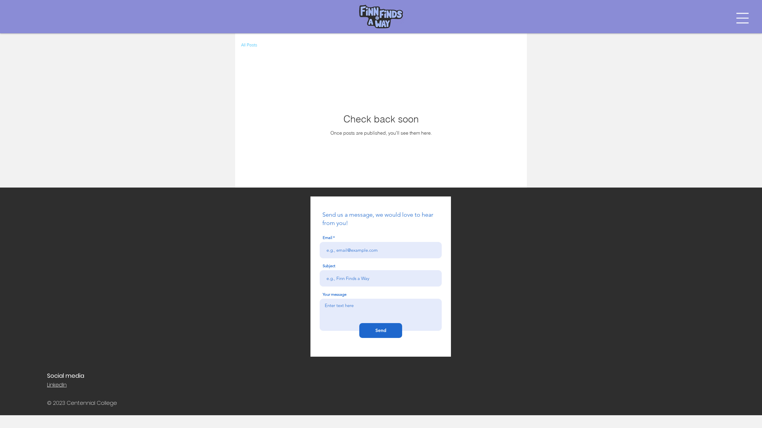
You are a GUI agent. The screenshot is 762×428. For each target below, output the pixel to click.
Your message (334, 294)
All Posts (249, 45)
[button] (742, 18)
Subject (329, 266)
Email (327, 238)
